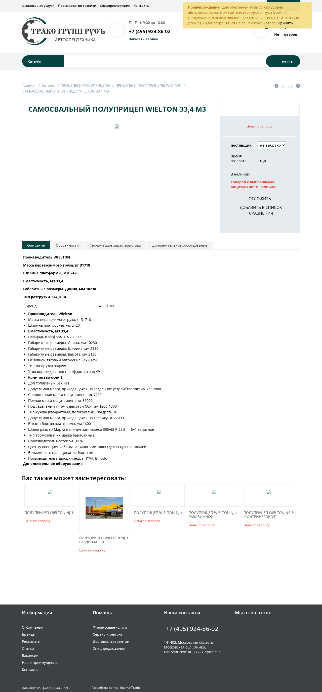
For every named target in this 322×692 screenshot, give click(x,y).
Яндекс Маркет (269, 627)
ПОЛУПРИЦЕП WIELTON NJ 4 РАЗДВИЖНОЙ (213, 515)
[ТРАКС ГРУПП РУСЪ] (63, 31)
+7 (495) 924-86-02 (150, 31)
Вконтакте (238, 627)
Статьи (28, 648)
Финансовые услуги (38, 5)
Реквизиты (31, 641)
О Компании (33, 627)
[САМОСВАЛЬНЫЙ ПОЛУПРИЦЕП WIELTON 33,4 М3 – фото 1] (117, 126)
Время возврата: (239, 158)
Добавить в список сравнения (261, 210)
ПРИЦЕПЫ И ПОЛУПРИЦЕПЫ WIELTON (148, 85)
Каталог (48, 85)
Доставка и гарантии (111, 641)
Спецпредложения (115, 5)
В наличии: (240, 174)
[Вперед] (298, 86)
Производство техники (77, 5)
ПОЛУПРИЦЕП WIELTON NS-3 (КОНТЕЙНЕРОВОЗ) (269, 515)
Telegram (253, 627)
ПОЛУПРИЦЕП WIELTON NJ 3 (48, 513)
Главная (29, 85)
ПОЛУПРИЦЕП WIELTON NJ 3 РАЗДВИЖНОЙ (103, 540)
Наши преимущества (40, 662)
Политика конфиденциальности (46, 688)
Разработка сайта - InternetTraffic (116, 687)
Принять (285, 23)
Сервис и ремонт (108, 634)
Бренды (28, 634)
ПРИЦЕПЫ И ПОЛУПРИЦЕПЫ (85, 85)
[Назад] (276, 86)
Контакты (142, 5)
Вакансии (30, 655)
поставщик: (242, 145)
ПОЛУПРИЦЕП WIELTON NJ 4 (158, 513)
